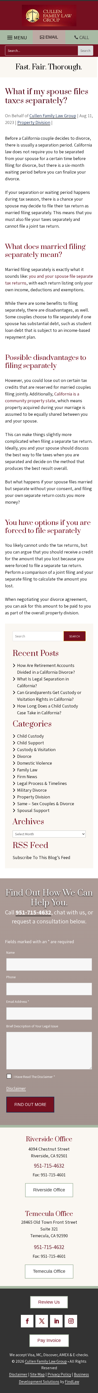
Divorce (24, 756)
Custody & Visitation (36, 749)
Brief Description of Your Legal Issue (32, 1026)
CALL (84, 37)
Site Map (37, 1374)
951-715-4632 (33, 912)
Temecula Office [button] (49, 1271)
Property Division (33, 122)
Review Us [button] (49, 1302)
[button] (16, 36)
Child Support (30, 743)
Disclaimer (16, 1088)
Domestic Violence (34, 763)
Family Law (27, 770)
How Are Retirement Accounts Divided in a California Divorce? (46, 668)
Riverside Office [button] (49, 1189)
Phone (11, 977)
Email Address (17, 1001)
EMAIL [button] (51, 37)
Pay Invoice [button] (49, 1340)
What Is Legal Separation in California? (43, 682)
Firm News (27, 776)
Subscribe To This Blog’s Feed (41, 857)
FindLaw (72, 1381)
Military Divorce (32, 790)
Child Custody (30, 736)
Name (10, 952)
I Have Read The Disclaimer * (34, 1076)
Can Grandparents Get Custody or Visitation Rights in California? (49, 695)
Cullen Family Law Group (52, 115)
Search (74, 636)
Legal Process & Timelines (42, 783)
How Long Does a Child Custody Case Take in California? (47, 709)
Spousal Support (33, 810)
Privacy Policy (59, 1374)
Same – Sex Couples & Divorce (45, 803)
